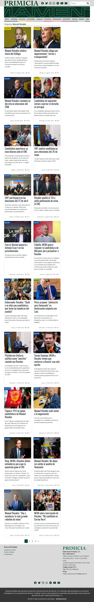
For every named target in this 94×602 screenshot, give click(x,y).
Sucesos (47, 19)
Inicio (7, 19)
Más (87, 19)
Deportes (66, 19)
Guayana (14, 19)
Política (22, 19)
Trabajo (39, 19)
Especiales (57, 19)
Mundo (81, 19)
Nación (74, 19)
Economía (31, 19)
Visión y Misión (9, 552)
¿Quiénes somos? (10, 550)
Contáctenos (8, 554)
